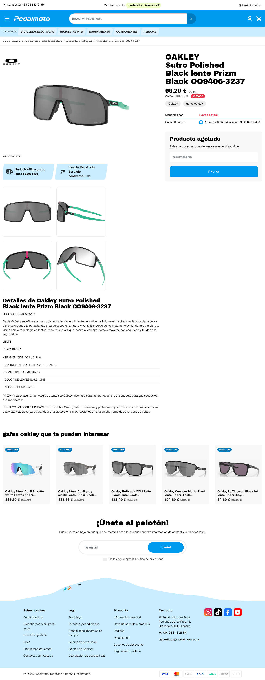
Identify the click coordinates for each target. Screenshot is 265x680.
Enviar (213, 172)
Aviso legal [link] (75, 617)
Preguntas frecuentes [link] (37, 649)
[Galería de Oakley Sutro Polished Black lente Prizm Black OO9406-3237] (81, 105)
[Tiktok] (218, 612)
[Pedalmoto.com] (32, 18)
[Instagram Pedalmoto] (208, 612)
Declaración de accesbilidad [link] (87, 655)
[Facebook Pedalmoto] (228, 612)
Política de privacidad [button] (149, 559)
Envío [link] (26, 642)
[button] (250, 5)
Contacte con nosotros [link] (38, 655)
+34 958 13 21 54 (174, 633)
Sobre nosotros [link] (33, 617)
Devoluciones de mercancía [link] (132, 624)
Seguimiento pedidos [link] (127, 651)
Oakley (173, 104)
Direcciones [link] (121, 638)
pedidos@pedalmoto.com (180, 639)
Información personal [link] (127, 617)
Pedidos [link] (119, 631)
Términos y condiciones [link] (84, 624)
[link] (249, 18)
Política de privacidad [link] (83, 642)
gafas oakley (194, 104)
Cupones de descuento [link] (129, 644)
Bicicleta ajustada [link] (35, 635)
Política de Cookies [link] (81, 649)
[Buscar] (191, 18)
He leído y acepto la (136, 559)
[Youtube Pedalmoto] (238, 612)
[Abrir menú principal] (7, 18)
